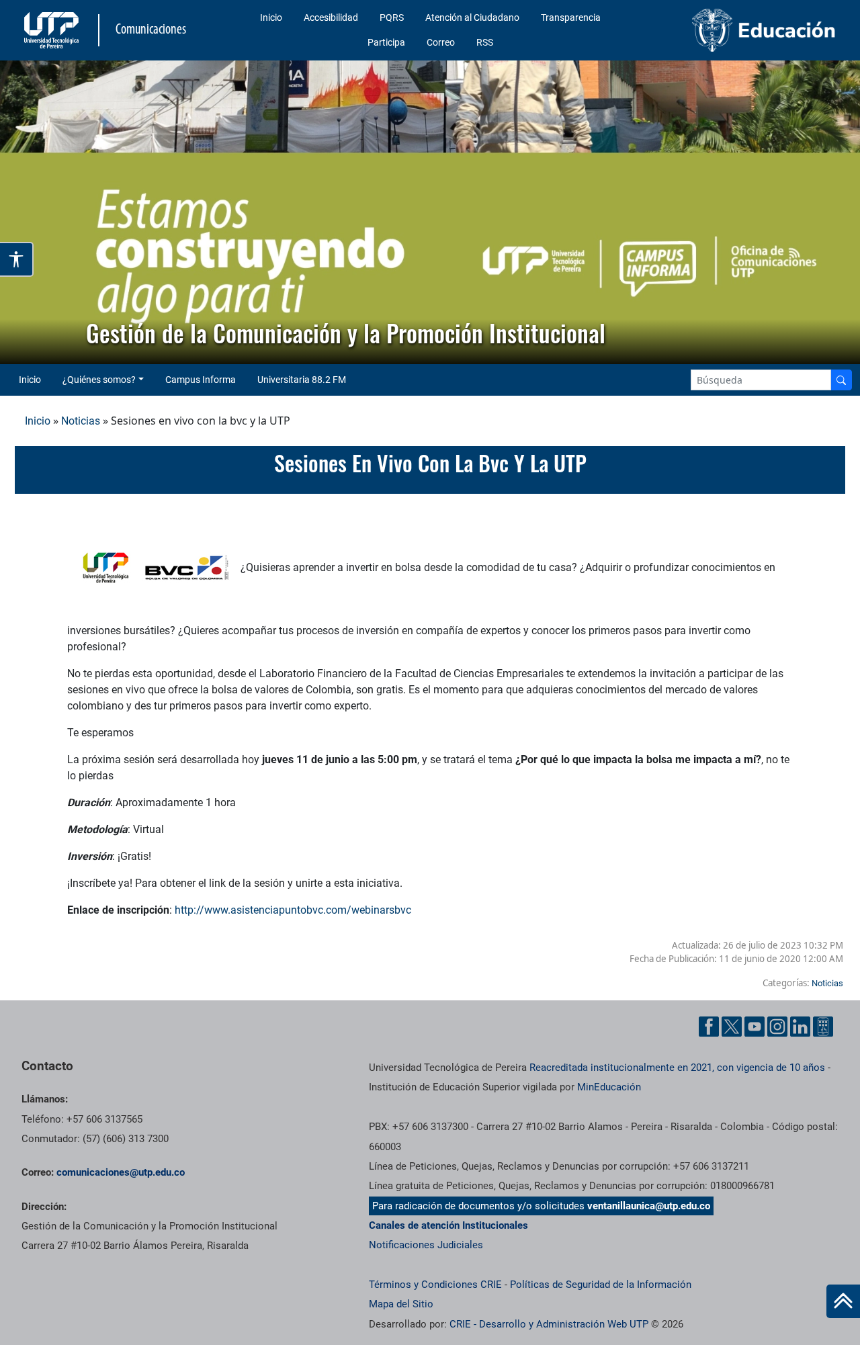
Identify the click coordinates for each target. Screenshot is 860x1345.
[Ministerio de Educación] (746, 30)
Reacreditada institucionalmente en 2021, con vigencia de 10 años (677, 1067)
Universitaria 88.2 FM (301, 379)
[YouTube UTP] (754, 1026)
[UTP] (53, 30)
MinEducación (609, 1087)
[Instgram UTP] (777, 1026)
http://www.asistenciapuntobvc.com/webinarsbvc (293, 910)
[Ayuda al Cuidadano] (823, 1026)
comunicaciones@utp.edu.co (120, 1172)
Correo (441, 42)
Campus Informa (200, 379)
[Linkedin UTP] (800, 1026)
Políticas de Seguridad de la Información (600, 1284)
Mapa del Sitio (401, 1304)
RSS (484, 42)
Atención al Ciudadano (472, 17)
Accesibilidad (331, 17)
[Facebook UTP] (709, 1026)
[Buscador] (841, 380)
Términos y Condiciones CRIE (435, 1284)
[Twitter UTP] (732, 1026)
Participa (386, 42)
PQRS (392, 17)
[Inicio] (843, 1301)
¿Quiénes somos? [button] (99, 379)
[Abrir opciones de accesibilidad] (17, 259)
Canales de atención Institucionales (448, 1225)
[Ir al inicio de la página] (843, 1301)
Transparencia (571, 17)
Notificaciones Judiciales (426, 1245)
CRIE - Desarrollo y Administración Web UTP (548, 1324)
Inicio (271, 17)
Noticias (80, 421)
